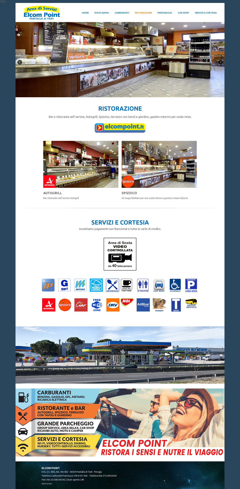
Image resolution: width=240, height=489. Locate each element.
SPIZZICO (129, 193)
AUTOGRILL (52, 193)
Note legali (47, 484)
